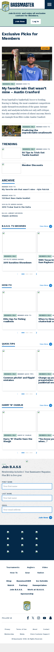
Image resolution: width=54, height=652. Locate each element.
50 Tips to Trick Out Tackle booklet (33, 153)
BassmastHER (24, 581)
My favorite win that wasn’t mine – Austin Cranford (24, 90)
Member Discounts (32, 165)
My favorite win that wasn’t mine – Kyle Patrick (25, 189)
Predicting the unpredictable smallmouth (37, 131)
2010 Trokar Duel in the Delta (16, 207)
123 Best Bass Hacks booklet (16, 198)
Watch (10, 585)
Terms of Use (21, 629)
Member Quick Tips (25, 374)
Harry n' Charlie (25, 435)
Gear (27, 573)
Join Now (20, 21)
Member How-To (43, 127)
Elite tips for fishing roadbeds (14, 320)
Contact (46, 629)
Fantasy (23, 585)
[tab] (22, 332)
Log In (36, 21)
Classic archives (10, 216)
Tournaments (12, 567)
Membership (9, 634)
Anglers (31, 567)
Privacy (7, 629)
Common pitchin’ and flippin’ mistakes (19, 378)
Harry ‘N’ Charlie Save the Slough (17, 440)
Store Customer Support (39, 634)
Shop (9, 581)
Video (45, 567)
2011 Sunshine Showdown (17, 262)
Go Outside (42, 581)
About (35, 629)
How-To (14, 573)
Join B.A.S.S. (16, 589)
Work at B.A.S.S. (36, 589)
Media (22, 634)
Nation (40, 573)
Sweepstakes (40, 585)
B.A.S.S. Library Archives (12, 213)
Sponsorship (27, 594)
